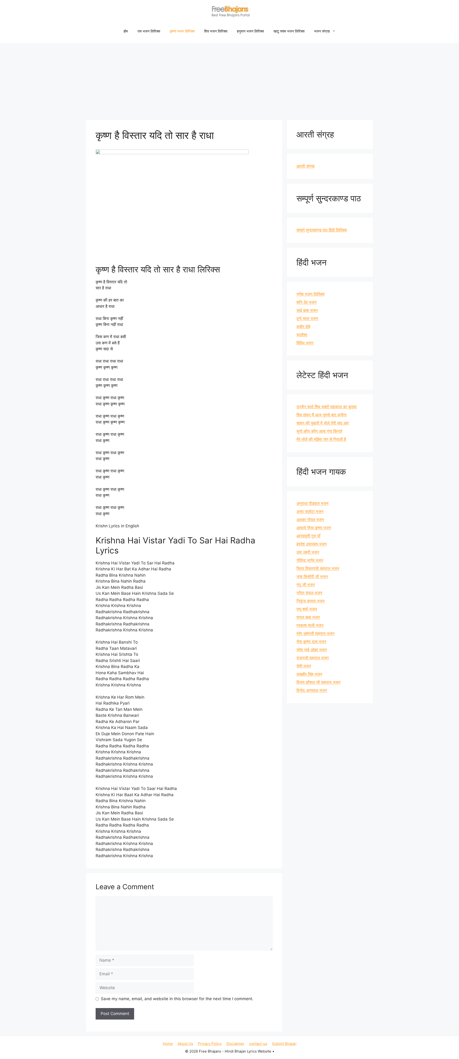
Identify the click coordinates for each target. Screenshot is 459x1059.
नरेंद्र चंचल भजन (309, 592)
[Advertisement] (229, 79)
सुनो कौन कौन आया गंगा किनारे (319, 431)
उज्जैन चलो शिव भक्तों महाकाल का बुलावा (326, 406)
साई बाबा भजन (307, 310)
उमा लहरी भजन (307, 552)
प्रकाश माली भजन (309, 625)
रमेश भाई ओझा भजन (311, 649)
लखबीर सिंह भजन (309, 674)
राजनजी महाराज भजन (312, 658)
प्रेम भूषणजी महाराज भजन (315, 633)
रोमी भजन (303, 666)
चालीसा (301, 334)
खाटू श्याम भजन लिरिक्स (289, 31)
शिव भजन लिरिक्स (215, 31)
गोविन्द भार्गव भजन (309, 560)
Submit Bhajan (284, 1043)
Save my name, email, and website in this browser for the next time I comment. (177, 998)
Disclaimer (235, 1043)
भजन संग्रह (322, 31)
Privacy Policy (210, 1043)
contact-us (258, 1043)
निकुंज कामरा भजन (310, 601)
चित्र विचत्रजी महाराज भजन (317, 568)
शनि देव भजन (306, 302)
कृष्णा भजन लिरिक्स (182, 31)
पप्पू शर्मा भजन (306, 609)
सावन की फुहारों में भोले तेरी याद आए (322, 423)
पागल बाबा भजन (308, 617)
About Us (185, 1043)
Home (168, 1043)
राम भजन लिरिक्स (148, 31)
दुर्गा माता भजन (307, 318)
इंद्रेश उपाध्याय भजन (311, 544)
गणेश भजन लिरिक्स (310, 294)
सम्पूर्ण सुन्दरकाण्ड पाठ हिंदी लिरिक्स (321, 230)
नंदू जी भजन (305, 584)
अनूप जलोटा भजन (309, 511)
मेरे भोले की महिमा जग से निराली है (321, 439)
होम (126, 31)
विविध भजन (304, 343)
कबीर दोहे (303, 326)
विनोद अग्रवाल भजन (311, 690)
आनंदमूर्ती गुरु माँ (308, 536)
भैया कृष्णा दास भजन (311, 641)
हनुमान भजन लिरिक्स (250, 31)
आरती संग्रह (305, 166)
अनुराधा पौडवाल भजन (312, 503)
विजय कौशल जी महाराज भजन (318, 682)
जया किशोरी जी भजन (312, 576)
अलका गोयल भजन (310, 519)
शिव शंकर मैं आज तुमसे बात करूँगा (321, 415)
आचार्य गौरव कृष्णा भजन (313, 527)
